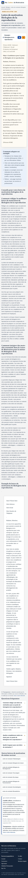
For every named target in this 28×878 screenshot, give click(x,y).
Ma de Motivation (13, 2)
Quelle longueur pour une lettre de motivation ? (12, 746)
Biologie (8, 7)
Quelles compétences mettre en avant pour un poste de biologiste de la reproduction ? (12, 737)
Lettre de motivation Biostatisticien (11, 791)
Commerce (4, 861)
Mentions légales (22, 861)
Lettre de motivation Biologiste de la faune (13, 763)
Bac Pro (3, 868)
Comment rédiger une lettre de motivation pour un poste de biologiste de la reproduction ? (12, 705)
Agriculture (4, 863)
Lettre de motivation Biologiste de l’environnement (11, 782)
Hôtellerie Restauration (7, 866)
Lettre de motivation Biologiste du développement (11, 768)
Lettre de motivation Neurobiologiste (12, 787)
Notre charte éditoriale (19, 695)
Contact (20, 858)
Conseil (3, 858)
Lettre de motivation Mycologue (10, 777)
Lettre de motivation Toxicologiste (11, 773)
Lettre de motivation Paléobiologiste (11, 758)
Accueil (3, 7)
